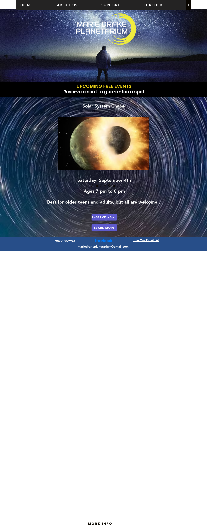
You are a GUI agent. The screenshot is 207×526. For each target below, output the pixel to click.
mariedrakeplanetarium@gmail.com (103, 246)
